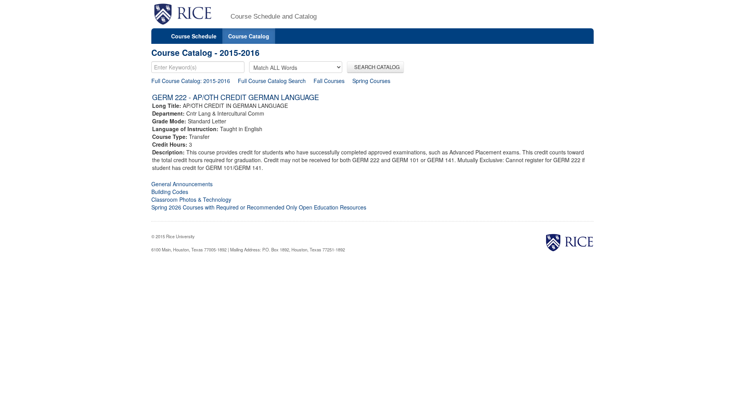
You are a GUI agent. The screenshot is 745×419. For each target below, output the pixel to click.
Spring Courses (371, 81)
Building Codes (169, 192)
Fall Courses (329, 81)
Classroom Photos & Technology (191, 199)
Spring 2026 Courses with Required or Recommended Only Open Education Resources (258, 207)
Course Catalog (248, 36)
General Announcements (182, 184)
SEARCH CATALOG (375, 67)
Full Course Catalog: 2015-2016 (190, 81)
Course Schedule (194, 36)
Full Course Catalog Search (272, 81)
